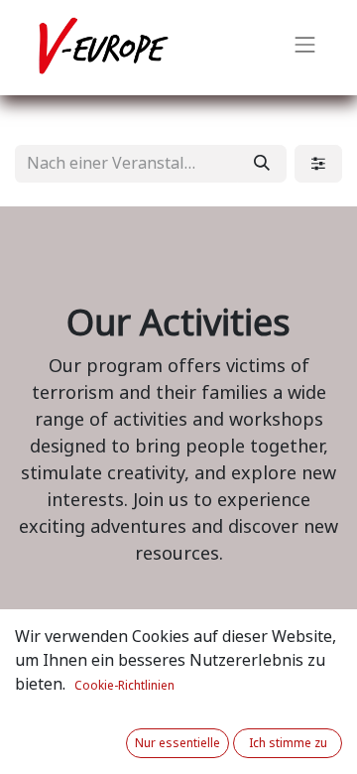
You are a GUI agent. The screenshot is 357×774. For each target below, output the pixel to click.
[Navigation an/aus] (305, 47)
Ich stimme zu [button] (288, 743)
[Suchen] (262, 164)
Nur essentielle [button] (177, 743)
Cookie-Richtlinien (124, 686)
